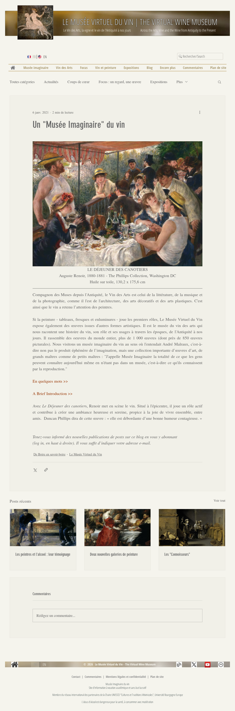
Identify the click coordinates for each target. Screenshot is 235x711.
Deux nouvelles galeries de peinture (114, 554)
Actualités (51, 81)
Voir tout (219, 500)
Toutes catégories (22, 81)
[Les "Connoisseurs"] (192, 527)
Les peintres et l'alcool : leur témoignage (42, 554)
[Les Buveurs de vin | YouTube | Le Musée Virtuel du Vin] (207, 664)
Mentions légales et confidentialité (126, 677)
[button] (219, 82)
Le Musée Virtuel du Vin (85, 454)
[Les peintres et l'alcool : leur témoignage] (43, 527)
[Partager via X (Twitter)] (35, 470)
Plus (179, 81)
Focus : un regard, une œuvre (120, 81)
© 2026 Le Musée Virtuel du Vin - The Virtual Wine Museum (119, 664)
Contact (76, 677)
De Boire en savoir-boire (49, 454)
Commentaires (93, 677)
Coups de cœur (78, 81)
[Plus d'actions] (199, 112)
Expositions (158, 81)
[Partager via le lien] (46, 470)
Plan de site (157, 677)
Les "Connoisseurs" (177, 554)
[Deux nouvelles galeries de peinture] (117, 527)
